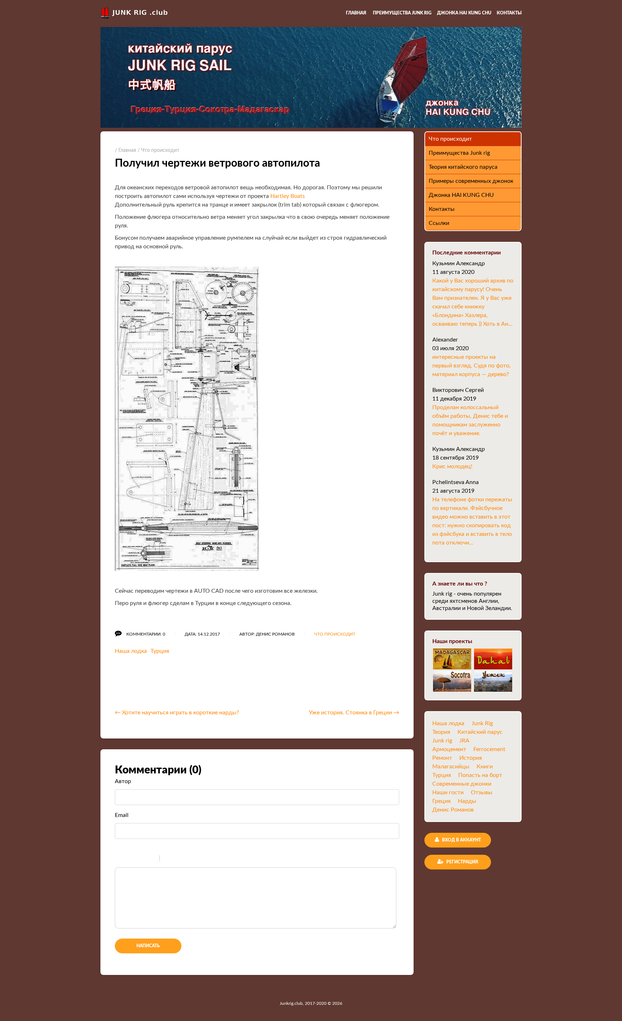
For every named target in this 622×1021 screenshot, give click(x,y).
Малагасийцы (450, 766)
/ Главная (125, 150)
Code (177, 859)
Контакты (509, 13)
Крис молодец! (452, 466)
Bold (123, 859)
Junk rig (442, 741)
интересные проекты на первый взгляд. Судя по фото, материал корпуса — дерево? (471, 365)
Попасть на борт (480, 775)
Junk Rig (482, 723)
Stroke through (151, 859)
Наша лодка (131, 651)
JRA (464, 741)
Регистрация (461, 862)
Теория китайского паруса (463, 167)
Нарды (467, 801)
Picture (196, 859)
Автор (123, 781)
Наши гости (448, 792)
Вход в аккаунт (461, 840)
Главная (356, 13)
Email (122, 815)
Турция (159, 651)
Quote (168, 859)
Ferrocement (489, 749)
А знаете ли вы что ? (459, 584)
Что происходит (334, 634)
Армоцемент (449, 749)
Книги (485, 766)
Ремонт (442, 758)
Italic (132, 859)
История (470, 758)
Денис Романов (453, 810)
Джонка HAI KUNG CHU (464, 13)
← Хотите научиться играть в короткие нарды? (177, 712)
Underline (141, 859)
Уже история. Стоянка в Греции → (354, 712)
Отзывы (481, 792)
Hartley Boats (287, 196)
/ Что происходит (158, 150)
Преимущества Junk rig (402, 13)
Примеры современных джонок (471, 181)
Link (186, 859)
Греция (441, 801)
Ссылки (439, 223)
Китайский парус (480, 732)
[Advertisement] (199, 684)
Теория (441, 732)
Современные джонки (461, 784)
